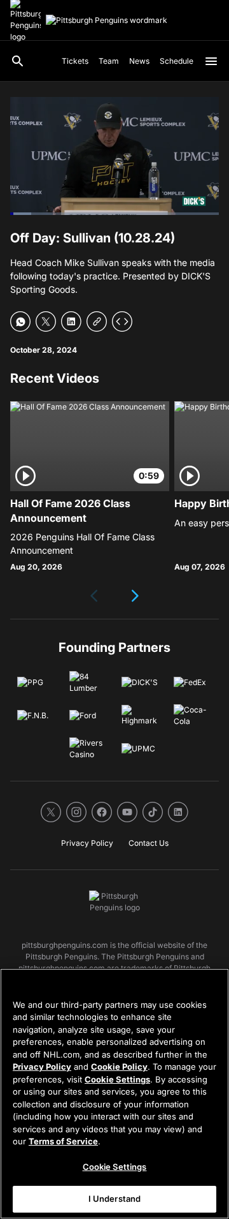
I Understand (114, 1198)
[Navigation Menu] (211, 61)
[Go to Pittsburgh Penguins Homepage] (106, 20)
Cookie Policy (119, 1066)
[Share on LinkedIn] (71, 321)
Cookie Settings (117, 1079)
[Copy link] (97, 321)
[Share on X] (46, 321)
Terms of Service (63, 1141)
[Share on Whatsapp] (20, 321)
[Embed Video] (122, 321)
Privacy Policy (42, 1066)
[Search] (17, 61)
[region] (114, 1093)
